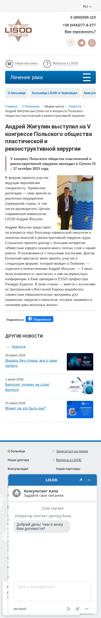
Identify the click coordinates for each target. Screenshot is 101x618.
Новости (19, 346)
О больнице (17, 93)
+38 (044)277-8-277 (79, 25)
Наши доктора (18, 460)
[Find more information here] (52, 544)
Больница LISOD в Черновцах (54, 93)
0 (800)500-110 (83, 17)
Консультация (18, 469)
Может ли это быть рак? (25, 408)
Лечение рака (26, 77)
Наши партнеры (68, 469)
